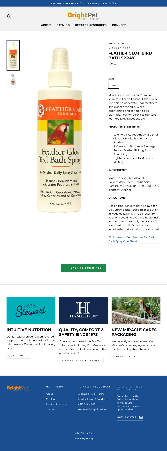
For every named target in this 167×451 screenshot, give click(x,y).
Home (111, 43)
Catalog (63, 25)
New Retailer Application (91, 409)
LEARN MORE (19, 355)
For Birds (123, 43)
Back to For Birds (86, 268)
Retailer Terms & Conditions (93, 399)
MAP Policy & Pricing (89, 404)
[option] (83, 3)
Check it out (125, 356)
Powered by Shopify (83, 438)
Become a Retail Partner (91, 394)
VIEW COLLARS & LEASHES (81, 360)
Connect (119, 25)
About (46, 25)
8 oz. (114, 85)
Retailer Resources (90, 25)
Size (111, 79)
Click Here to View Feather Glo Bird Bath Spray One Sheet (131, 239)
